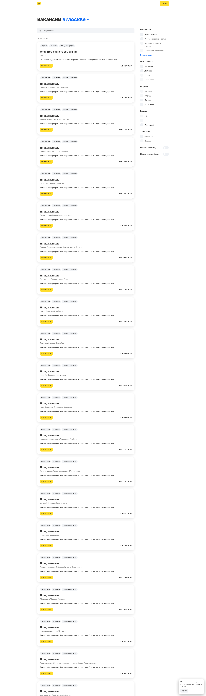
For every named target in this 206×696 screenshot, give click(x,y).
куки (194, 682)
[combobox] (85, 30)
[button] (85, 56)
